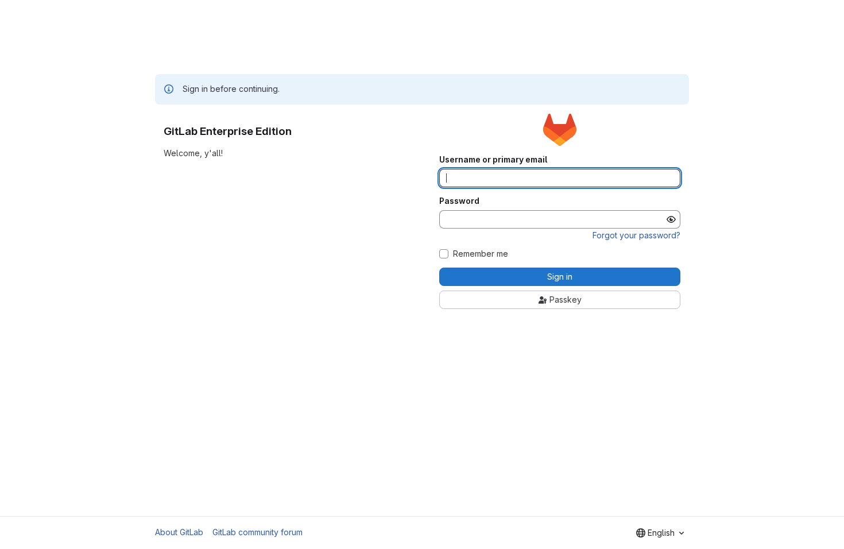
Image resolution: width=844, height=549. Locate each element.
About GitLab (179, 532)
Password (459, 201)
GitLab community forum (257, 532)
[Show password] (671, 219)
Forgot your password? (636, 235)
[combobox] (660, 533)
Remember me (480, 253)
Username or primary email (493, 159)
